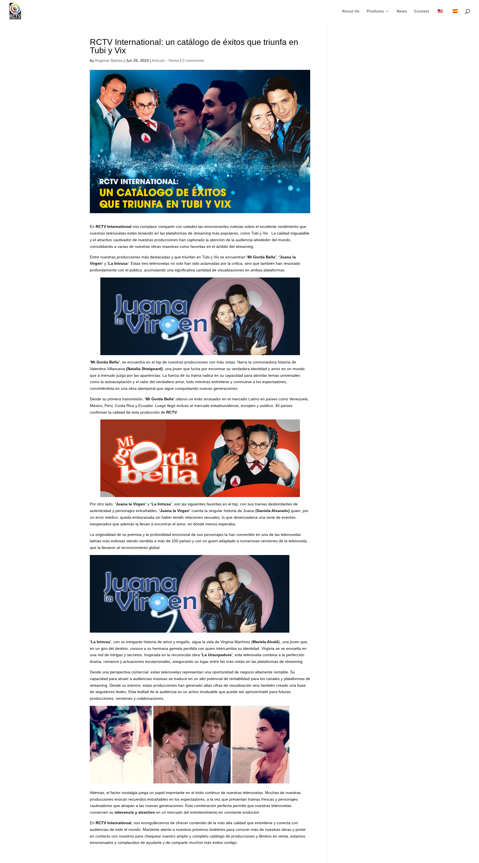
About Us (351, 11)
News (402, 11)
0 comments (193, 60)
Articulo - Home (165, 60)
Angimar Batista (109, 60)
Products (375, 11)
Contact (421, 11)
